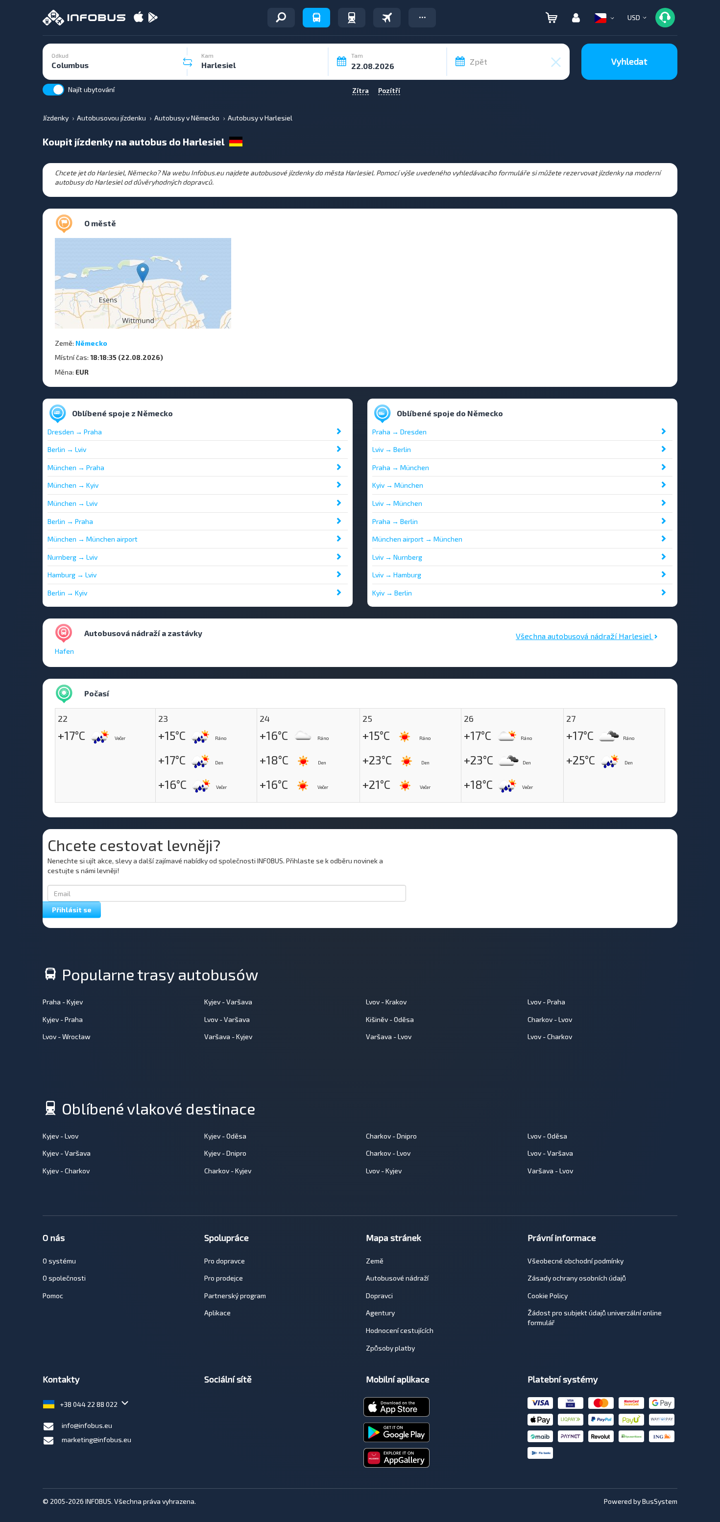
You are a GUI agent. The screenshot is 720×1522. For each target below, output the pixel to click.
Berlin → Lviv (67, 449)
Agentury (380, 1312)
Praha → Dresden (399, 432)
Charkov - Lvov (550, 1019)
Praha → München (400, 467)
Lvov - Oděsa (547, 1136)
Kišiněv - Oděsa (390, 1019)
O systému (59, 1261)
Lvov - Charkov (550, 1036)
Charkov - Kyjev (227, 1170)
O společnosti (64, 1278)
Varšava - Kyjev (228, 1036)
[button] (422, 17)
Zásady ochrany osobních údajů (577, 1278)
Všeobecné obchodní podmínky (576, 1261)
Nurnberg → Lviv (72, 557)
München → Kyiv (73, 485)
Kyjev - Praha (63, 1019)
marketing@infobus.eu (96, 1439)
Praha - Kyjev (63, 1002)
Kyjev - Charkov (66, 1170)
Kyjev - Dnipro (225, 1153)
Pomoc (53, 1295)
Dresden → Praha (75, 432)
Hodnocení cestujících (399, 1330)
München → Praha (76, 467)
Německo (91, 343)
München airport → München (417, 539)
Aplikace (217, 1312)
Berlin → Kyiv (67, 593)
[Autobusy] (316, 17)
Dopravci (379, 1295)
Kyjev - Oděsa (225, 1136)
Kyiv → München (397, 485)
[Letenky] (387, 17)
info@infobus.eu (87, 1425)
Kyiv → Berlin (392, 593)
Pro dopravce (224, 1261)
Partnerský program (235, 1295)
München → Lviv (72, 503)
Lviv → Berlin (391, 449)
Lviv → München (397, 503)
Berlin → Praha (70, 521)
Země (375, 1261)
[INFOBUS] (84, 17)
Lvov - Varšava (227, 1019)
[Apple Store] (138, 17)
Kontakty (61, 1379)
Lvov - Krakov (386, 1002)
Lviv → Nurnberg (397, 557)
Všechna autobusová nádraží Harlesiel (584, 636)
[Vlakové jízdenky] (351, 17)
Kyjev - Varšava (228, 1002)
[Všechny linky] (281, 17)
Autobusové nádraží (397, 1278)
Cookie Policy (548, 1295)
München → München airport (93, 539)
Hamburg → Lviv (72, 575)
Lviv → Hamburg (396, 575)
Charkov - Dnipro (391, 1136)
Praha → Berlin (395, 521)
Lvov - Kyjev (384, 1170)
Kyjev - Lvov (60, 1136)
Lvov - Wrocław (67, 1036)
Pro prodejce (223, 1278)
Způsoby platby (390, 1348)
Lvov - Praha (546, 1002)
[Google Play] (153, 17)
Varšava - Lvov (388, 1036)
